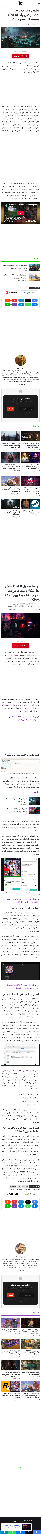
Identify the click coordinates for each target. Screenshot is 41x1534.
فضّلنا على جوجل (19, 56)
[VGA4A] (20, 3)
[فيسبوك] (35, 300)
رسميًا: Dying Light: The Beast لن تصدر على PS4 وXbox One (12, 512)
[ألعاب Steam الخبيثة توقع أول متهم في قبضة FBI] (30, 504)
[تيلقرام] (21, 304)
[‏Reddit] (8, 300)
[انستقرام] (16, 384)
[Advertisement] (20, 89)
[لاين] (8, 304)
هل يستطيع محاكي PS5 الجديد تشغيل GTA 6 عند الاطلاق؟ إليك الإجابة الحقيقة (10, 489)
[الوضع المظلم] (2, 4)
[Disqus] (20, 547)
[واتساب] (28, 304)
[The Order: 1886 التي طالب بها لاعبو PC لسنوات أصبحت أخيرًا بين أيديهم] (10, 436)
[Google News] (29, 292)
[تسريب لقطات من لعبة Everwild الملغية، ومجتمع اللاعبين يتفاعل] (34, 277)
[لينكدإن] (21, 300)
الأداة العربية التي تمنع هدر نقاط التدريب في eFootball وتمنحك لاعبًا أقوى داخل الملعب (31, 466)
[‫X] (28, 300)
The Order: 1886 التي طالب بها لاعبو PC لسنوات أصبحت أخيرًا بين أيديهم (11, 445)
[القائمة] (39, 4)
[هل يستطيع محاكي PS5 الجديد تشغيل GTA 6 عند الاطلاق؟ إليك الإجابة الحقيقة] (10, 481)
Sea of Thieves (24, 287)
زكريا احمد (20, 368)
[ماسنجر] (35, 304)
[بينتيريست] (14, 300)
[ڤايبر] (14, 304)
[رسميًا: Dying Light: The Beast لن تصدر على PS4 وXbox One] (10, 504)
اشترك (11, 408)
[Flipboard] (12, 292)
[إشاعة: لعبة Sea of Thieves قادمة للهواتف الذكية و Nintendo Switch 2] (34, 267)
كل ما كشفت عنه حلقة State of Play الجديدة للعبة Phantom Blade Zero (31, 445)
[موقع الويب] (24, 384)
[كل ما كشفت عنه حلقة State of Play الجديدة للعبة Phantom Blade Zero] (30, 436)
